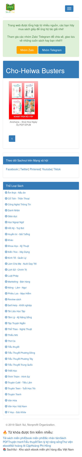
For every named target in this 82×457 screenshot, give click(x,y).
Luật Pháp (12, 275)
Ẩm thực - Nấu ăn (16, 192)
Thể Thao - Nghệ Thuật (19, 329)
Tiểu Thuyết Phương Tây (20, 358)
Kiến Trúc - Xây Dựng (18, 251)
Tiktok (57, 169)
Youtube (47, 169)
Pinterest (35, 169)
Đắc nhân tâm (51, 438)
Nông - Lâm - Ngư (16, 287)
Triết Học (12, 370)
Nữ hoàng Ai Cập (20, 445)
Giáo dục (12, 216)
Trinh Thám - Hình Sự (18, 376)
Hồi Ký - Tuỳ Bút (15, 228)
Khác (10, 240)
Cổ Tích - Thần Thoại (18, 198)
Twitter (24, 169)
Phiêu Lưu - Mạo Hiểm (19, 293)
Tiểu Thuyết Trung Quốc (20, 364)
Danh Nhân (13, 210)
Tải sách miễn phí (13, 438)
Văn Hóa (12, 400)
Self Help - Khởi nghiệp (19, 305)
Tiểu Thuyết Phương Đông (21, 352)
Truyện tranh (16, 442)
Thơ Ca (11, 340)
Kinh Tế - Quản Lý (16, 257)
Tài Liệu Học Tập (16, 311)
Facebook (12, 169)
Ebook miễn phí (33, 438)
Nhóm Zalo (27, 50)
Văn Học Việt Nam (17, 406)
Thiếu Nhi (12, 335)
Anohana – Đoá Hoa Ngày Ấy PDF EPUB (23, 123)
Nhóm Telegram (52, 50)
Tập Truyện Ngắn (16, 323)
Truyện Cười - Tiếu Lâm (19, 382)
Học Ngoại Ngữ (15, 222)
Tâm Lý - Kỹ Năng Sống (19, 317)
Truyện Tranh (14, 394)
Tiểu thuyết (13, 346)
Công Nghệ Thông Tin (19, 204)
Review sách (14, 299)
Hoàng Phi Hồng (41, 445)
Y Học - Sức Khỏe (16, 412)
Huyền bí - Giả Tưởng (18, 234)
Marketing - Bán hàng (18, 281)
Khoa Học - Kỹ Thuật (18, 245)
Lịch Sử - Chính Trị (17, 269)
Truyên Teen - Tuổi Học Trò (21, 388)
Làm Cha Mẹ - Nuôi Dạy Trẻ (22, 263)
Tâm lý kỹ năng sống (49, 442)
